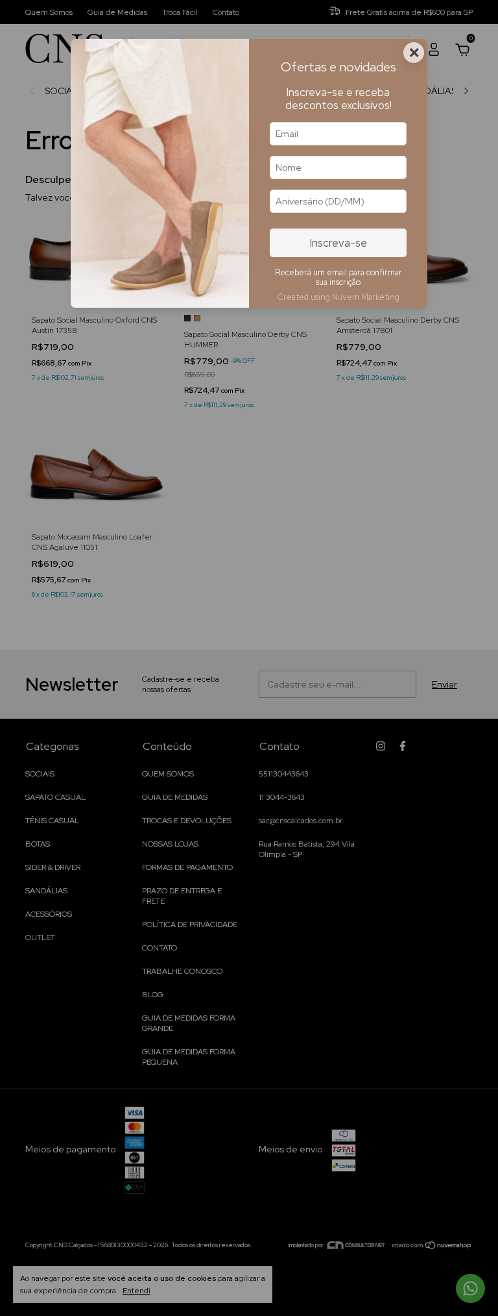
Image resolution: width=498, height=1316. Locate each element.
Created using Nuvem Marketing (338, 297)
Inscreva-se (338, 243)
